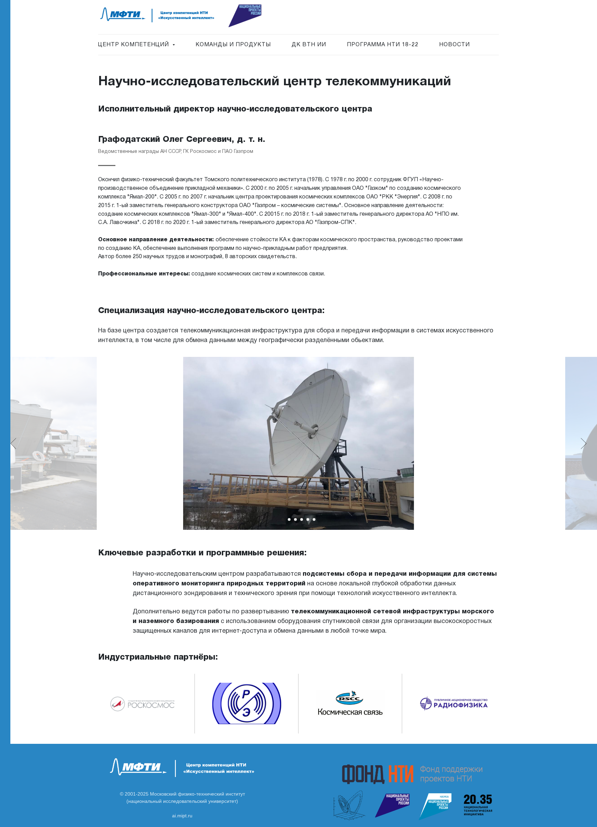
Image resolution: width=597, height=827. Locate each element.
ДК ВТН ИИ (309, 44)
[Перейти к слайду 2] (289, 519)
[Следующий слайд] (584, 443)
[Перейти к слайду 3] (295, 519)
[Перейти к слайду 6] (314, 519)
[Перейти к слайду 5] (307, 519)
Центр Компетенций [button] (134, 44)
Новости (454, 44)
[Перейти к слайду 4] (301, 519)
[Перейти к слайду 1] (283, 519)
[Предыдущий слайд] (13, 443)
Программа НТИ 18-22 (382, 44)
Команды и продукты (233, 44)
